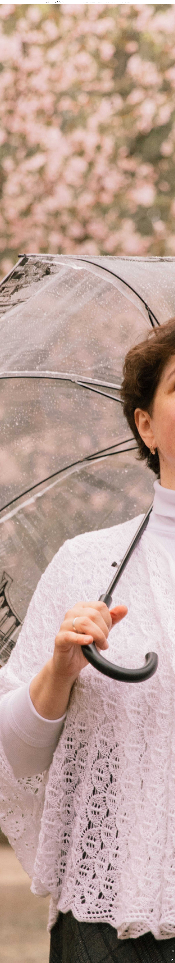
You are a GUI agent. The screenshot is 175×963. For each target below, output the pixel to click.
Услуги (107, 2)
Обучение (114, 2)
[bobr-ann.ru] (54, 2)
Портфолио (85, 2)
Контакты (127, 2)
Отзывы (121, 2)
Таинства (100, 2)
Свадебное (93, 2)
